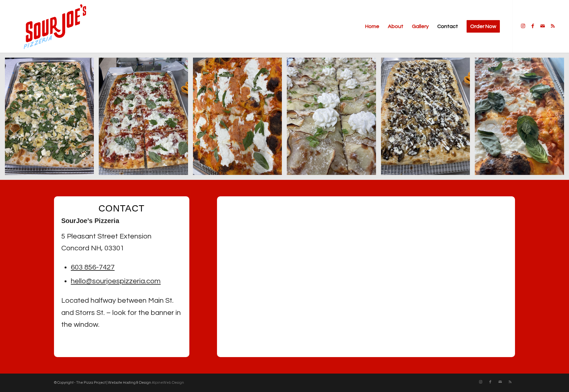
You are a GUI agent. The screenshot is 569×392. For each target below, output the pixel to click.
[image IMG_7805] (428, 119)
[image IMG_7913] (240, 119)
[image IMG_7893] (52, 119)
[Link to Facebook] (533, 26)
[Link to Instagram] (523, 26)
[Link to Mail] (543, 26)
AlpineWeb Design (168, 382)
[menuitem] (372, 26)
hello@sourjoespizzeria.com (116, 281)
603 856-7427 (93, 267)
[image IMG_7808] (146, 119)
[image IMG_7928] (334, 119)
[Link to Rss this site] (552, 26)
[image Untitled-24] (522, 119)
